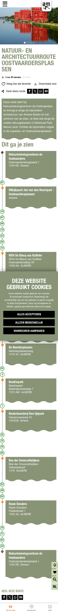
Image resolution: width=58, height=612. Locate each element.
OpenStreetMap (12, 602)
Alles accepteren (29, 314)
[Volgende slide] (54, 22)
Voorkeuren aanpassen (29, 330)
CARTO (29, 602)
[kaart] (55, 565)
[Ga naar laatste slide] (4, 22)
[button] (5, 9)
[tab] (24, 43)
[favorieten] (55, 572)
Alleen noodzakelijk (29, 322)
